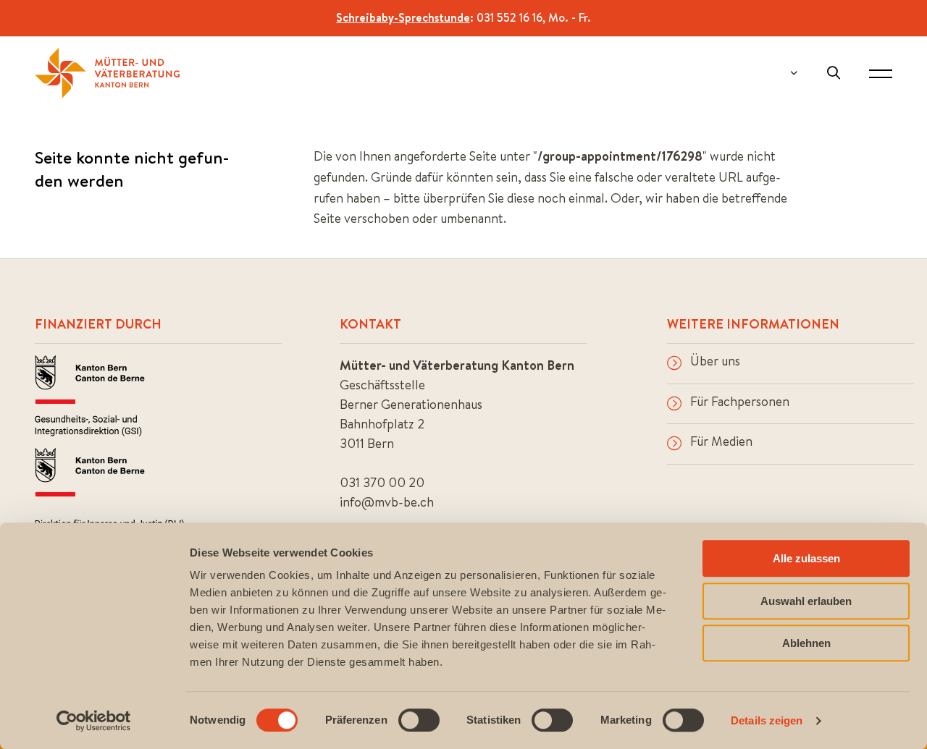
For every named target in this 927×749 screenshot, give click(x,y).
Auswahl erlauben (806, 601)
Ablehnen (806, 643)
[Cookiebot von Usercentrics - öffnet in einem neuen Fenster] (93, 721)
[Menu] (880, 73)
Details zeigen (766, 720)
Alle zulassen (806, 558)
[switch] (419, 720)
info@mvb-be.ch (387, 502)
